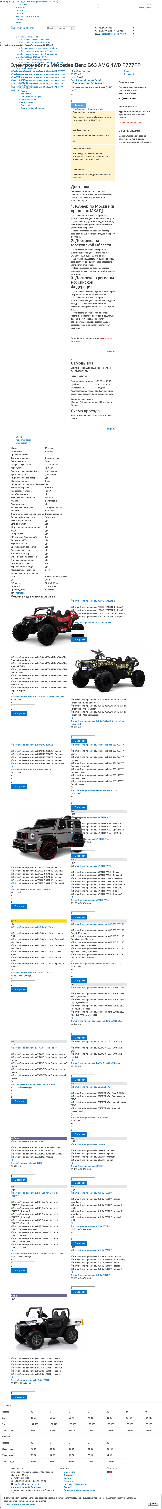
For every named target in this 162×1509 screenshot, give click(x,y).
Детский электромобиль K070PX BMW (89, 1117)
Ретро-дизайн (27, 102)
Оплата (19, 10)
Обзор (127, 71)
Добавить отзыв (82, 71)
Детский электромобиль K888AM (87, 1166)
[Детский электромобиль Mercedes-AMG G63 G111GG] (97, 924)
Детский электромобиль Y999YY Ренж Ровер (33, 1084)
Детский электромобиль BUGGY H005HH (30, 1380)
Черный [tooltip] (91, 80)
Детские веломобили (26, 68)
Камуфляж (26, 94)
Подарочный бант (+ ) (88, 83)
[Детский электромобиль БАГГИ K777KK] (91, 866)
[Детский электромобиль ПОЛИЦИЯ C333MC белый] (96, 1042)
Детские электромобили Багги (35, 40)
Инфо (18, 23)
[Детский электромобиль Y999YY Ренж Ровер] (34, 1048)
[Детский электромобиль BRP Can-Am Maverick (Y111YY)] (39, 1194)
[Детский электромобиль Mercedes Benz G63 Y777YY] (97, 745)
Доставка (20, 7)
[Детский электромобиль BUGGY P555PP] (91, 1250)
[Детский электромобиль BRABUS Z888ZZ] (32, 745)
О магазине (21, 4)
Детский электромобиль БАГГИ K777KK (90, 900)
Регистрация (145, 7)
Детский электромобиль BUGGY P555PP (90, 1275)
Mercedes (20, 593)
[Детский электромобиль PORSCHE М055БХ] (93, 601)
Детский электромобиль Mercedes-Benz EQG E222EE (96, 1021)
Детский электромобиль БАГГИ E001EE (90, 839)
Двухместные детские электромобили (39, 48)
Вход (148, 4)
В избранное (78, 109)
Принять (153, 1503)
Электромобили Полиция (32, 108)
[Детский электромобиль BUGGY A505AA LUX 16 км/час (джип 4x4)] (109, 668)
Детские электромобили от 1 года (37, 51)
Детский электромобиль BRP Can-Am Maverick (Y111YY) (38, 1253)
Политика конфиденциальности (79, 1490)
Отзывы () (129, 74)
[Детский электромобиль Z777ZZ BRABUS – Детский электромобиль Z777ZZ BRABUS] (49, 836)
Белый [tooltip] (74, 80)
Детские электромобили (27, 37)
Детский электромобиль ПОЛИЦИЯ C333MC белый (95, 1063)
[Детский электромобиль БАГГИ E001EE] (91, 817)
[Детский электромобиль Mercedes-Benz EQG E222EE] (97, 987)
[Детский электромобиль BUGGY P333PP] (91, 1193)
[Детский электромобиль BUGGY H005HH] (49, 1327)
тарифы (98, 159)
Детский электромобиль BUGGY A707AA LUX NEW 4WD (37, 696)
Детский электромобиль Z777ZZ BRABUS (31, 889)
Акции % (20, 19)
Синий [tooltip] (98, 80)
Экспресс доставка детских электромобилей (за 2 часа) (30, 1)
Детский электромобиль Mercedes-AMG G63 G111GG (96, 963)
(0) (12, 693)
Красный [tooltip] (82, 80)
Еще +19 (15, 90)
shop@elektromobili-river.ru (113, 34)
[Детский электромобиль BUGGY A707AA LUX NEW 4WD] (49, 626)
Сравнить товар (95, 109)
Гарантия (20, 13)
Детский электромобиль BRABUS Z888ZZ (31, 769)
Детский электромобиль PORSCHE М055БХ (92, 622)
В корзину (79, 105)
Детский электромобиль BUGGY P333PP (90, 1226)
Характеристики (24, 440)
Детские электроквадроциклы (35, 59)
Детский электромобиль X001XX (27, 1163)
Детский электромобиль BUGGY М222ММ (31, 973)
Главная (20, 54)
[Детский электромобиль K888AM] (88, 1144)
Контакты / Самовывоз (27, 16)
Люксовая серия (28, 99)
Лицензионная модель (31, 97)
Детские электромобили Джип (35, 42)
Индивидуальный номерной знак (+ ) (91, 89)
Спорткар (25, 105)
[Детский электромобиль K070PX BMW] (90, 1087)
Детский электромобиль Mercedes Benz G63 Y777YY (96, 790)
